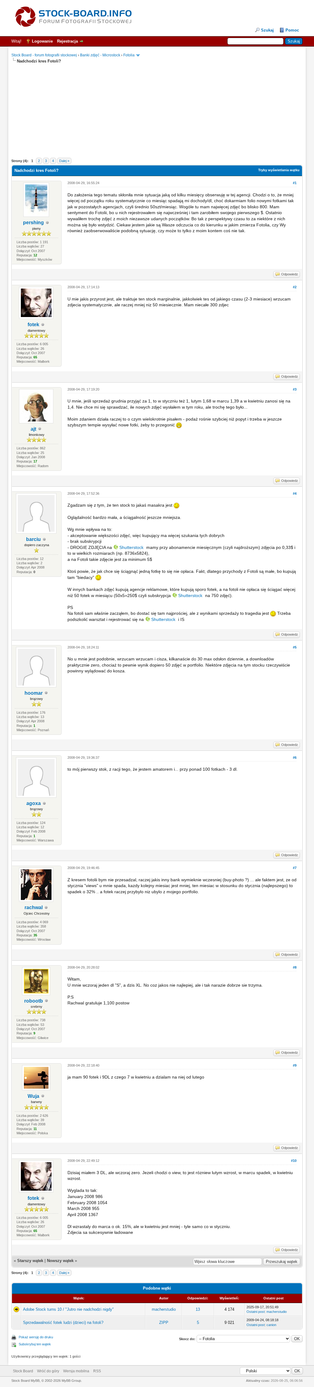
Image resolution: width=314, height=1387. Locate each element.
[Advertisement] (157, 107)
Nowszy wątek (60, 1260)
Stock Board (23, 1371)
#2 (295, 287)
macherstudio (164, 1309)
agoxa (33, 803)
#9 (295, 1065)
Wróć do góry (48, 1371)
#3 (295, 389)
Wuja (33, 1096)
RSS (97, 1371)
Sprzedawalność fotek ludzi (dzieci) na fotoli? (63, 1322)
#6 (295, 757)
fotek (33, 324)
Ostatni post (256, 1311)
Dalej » (64, 161)
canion (271, 1325)
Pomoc (292, 30)
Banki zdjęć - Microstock (100, 55)
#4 (295, 493)
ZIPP (163, 1322)
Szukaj (267, 30)
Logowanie (42, 41)
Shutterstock (131, 547)
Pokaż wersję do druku (36, 1337)
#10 (294, 1160)
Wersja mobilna (76, 1371)
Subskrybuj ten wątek (35, 1344)
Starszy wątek (30, 1260)
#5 (295, 647)
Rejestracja (67, 41)
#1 (295, 183)
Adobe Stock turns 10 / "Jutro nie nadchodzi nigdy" (68, 1309)
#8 (295, 967)
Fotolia (129, 55)
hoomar (34, 693)
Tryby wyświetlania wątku (279, 170)
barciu (33, 539)
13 (198, 1309)
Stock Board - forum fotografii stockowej (44, 55)
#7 (295, 868)
